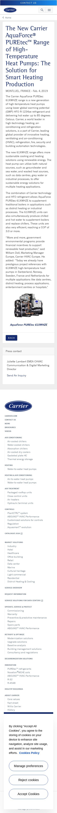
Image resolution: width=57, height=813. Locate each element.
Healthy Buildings (14, 689)
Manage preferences (28, 766)
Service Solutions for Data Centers (24, 600)
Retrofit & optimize (14, 634)
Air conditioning (13, 437)
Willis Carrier (14, 706)
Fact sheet (12, 702)
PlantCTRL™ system (17, 513)
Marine (11, 567)
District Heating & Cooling (21, 581)
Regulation (13, 523)
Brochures (10, 427)
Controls (9, 509)
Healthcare (13, 553)
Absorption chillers (17, 448)
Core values (13, 699)
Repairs (11, 621)
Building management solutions (24, 649)
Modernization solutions (20, 638)
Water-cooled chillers (18, 444)
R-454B (11, 683)
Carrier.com (11, 416)
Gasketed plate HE (17, 455)
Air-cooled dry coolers (18, 452)
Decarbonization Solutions (19, 659)
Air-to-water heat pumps (20, 479)
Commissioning (15, 610)
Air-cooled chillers (16, 441)
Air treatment (12, 488)
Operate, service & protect (18, 607)
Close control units (17, 496)
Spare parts (13, 624)
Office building (15, 556)
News (7, 423)
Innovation (10, 665)
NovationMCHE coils (18, 672)
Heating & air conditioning (18, 475)
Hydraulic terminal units (20, 503)
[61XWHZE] (28, 305)
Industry (11, 546)
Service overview (13, 588)
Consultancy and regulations (22, 652)
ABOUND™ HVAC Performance (23, 516)
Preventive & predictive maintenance (27, 617)
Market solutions (14, 542)
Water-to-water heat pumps (21, 469)
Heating (9, 465)
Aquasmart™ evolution (19, 527)
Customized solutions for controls (25, 520)
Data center (13, 563)
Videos (8, 431)
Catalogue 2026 (14, 533)
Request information (15, 594)
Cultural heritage (16, 570)
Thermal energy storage (20, 459)
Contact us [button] (28, 2)
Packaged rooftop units (19, 492)
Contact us (10, 420)
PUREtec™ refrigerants (19, 668)
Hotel (10, 549)
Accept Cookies (28, 794)
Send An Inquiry (16, 375)
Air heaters (13, 499)
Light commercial (16, 574)
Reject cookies (28, 780)
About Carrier (12, 695)
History (11, 709)
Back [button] (11, 337)
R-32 (10, 679)
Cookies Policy (29, 753)
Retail (10, 560)
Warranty (12, 614)
